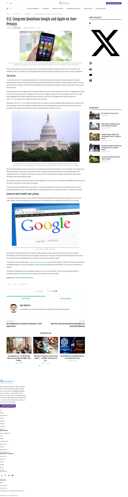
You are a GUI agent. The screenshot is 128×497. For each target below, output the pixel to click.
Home (8, 14)
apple (9, 284)
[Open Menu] (7, 8)
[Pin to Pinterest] (54, 291)
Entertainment (3, 415)
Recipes (2, 446)
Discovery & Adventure (73, 8)
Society (2, 469)
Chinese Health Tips (5, 433)
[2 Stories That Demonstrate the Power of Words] (94, 159)
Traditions (2, 426)
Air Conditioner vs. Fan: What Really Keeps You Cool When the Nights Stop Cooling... (19, 358)
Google (23, 103)
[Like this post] (49, 291)
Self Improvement (4, 452)
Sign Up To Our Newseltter (113, 3)
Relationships (3, 449)
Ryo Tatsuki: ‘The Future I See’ (109, 113)
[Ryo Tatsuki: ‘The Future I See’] (94, 115)
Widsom (2, 429)
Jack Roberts (17, 28)
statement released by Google (38, 262)
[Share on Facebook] (90, 23)
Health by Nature (4, 441)
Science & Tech (88, 8)
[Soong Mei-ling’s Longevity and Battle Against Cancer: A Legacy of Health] (94, 137)
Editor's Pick (3, 456)
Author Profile (26, 299)
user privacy (23, 284)
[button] (8, 351)
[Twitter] (9, 3)
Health (1, 438)
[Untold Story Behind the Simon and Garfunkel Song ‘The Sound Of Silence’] (94, 148)
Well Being (46, 8)
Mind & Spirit (3, 444)
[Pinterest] (11, 3)
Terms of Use (3, 488)
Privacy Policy (3, 485)
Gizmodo (13, 99)
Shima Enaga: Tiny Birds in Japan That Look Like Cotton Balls (110, 125)
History (2, 461)
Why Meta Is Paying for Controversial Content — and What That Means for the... (45, 358)
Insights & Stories (58, 8)
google (15, 284)
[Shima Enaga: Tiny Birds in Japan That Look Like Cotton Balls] (94, 126)
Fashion (2, 418)
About (1, 482)
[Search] (11, 8)
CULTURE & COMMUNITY (7, 407)
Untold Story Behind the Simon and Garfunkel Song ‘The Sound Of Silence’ (111, 148)
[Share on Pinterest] (90, 64)
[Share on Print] (90, 70)
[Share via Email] (56, 291)
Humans (2, 464)
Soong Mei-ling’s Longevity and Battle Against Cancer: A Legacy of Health (111, 136)
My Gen (2, 467)
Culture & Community (33, 8)
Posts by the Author (65, 299)
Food (1, 436)
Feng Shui (2, 421)
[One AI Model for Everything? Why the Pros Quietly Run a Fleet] (72, 345)
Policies (3, 480)
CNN (68, 189)
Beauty (2, 412)
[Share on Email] (90, 76)
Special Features (100, 8)
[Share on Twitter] (52, 291)
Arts (1, 410)
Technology (27, 14)
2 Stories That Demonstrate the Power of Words (110, 158)
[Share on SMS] (90, 81)
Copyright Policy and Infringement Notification (12, 490)
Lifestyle (2, 423)
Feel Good (2, 459)
